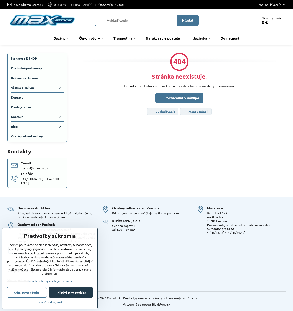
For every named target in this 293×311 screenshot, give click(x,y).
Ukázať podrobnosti (49, 302)
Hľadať (187, 20)
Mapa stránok (198, 111)
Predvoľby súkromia (136, 298)
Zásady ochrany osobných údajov (175, 298)
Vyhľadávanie (165, 111)
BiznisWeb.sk (161, 304)
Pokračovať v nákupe (181, 98)
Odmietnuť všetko (27, 292)
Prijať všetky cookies (71, 292)
